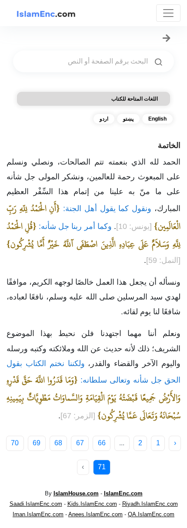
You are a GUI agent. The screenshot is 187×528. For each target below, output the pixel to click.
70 (15, 443)
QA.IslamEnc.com (151, 514)
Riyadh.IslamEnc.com (150, 504)
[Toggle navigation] (168, 13)
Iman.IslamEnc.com (38, 514)
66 (102, 443)
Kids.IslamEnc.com (92, 504)
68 (58, 443)
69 (36, 443)
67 (80, 443)
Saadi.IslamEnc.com (36, 504)
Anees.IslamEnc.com (95, 514)
